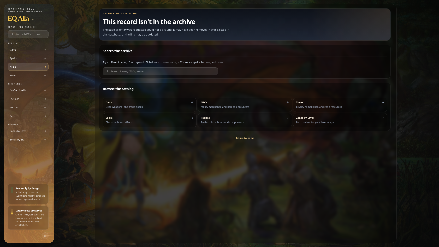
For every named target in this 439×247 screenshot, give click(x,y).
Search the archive (22, 27)
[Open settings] (45, 235)
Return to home (244, 138)
